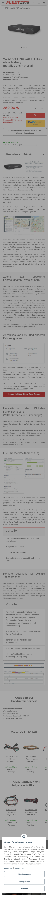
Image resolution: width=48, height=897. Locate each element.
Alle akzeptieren (24, 874)
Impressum (8, 868)
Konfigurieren (24, 882)
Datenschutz (19, 868)
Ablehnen (24, 888)
